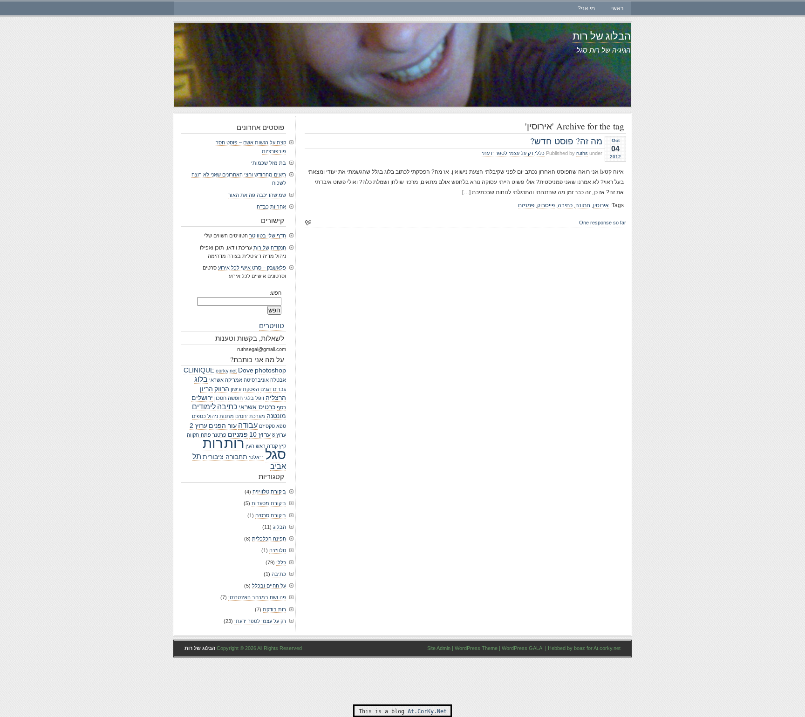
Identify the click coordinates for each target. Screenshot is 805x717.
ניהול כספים (205, 416)
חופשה (235, 398)
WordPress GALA (522, 648)
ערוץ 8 (279, 435)
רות (234, 443)
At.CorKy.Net (427, 711)
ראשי (617, 8)
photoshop (270, 370)
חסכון (220, 398)
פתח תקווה (199, 435)
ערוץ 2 (198, 425)
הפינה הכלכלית (269, 538)
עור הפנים (223, 425)
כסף (281, 407)
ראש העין (256, 446)
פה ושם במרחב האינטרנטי (257, 597)
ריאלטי (256, 457)
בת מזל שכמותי (268, 163)
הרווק (221, 388)
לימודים (204, 406)
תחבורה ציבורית (225, 456)
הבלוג (279, 527)
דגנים (266, 389)
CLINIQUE (199, 370)
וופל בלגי (254, 398)
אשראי (216, 380)
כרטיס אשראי (257, 407)
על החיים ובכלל (269, 585)
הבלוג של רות (602, 35)
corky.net (226, 370)
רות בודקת (274, 609)
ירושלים (202, 397)
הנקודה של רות (269, 247)
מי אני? (586, 8)
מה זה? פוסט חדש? (566, 141)
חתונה (582, 205)
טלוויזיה (277, 550)
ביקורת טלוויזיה (269, 491)
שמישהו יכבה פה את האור (257, 195)
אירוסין (601, 205)
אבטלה (278, 380)
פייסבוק (546, 205)
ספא (281, 426)
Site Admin (438, 648)
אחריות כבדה (271, 207)
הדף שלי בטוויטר (267, 235)
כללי (540, 153)
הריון (206, 388)
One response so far (602, 222)
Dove (245, 370)
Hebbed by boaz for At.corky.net (584, 648)
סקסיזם (267, 426)
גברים (279, 389)
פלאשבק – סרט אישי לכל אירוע (252, 268)
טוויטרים (271, 325)
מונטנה (276, 415)
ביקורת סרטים (270, 515)
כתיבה (565, 205)
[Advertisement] (402, 681)
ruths (582, 153)
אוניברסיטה (256, 380)
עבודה (248, 425)
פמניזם (526, 205)
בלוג (201, 379)
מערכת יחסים (250, 416)
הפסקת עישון (245, 389)
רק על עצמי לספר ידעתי (507, 153)
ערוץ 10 (260, 434)
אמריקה (233, 380)
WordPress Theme (476, 648)
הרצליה (276, 397)
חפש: (275, 293)
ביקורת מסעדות (269, 503)
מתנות (226, 416)
